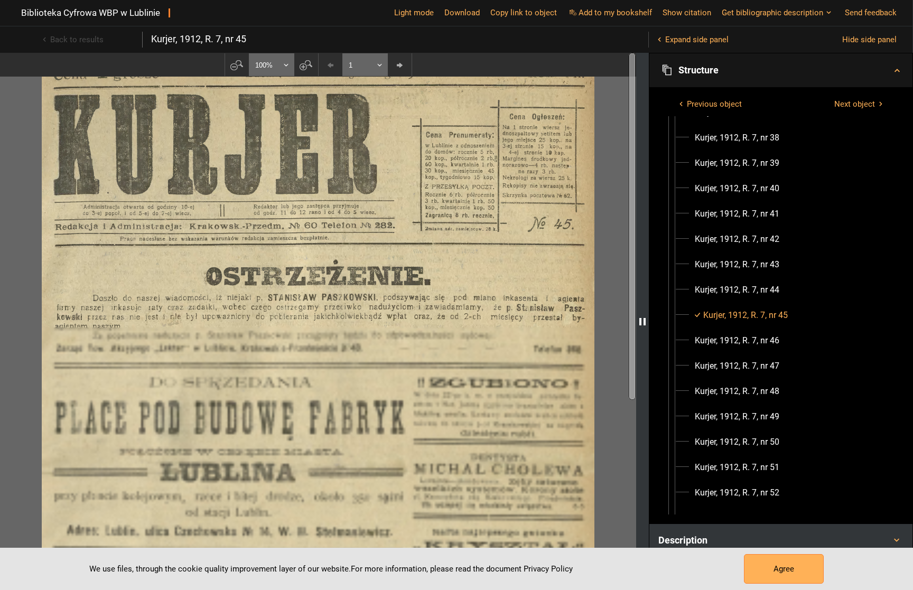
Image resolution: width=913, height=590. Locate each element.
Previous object (714, 104)
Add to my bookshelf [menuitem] (615, 12)
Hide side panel (869, 39)
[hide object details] (642, 321)
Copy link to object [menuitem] (523, 12)
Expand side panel (697, 39)
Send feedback (871, 12)
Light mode (414, 12)
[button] (780, 70)
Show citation (687, 12)
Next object (854, 104)
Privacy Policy (548, 569)
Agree (784, 569)
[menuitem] (737, 137)
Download (462, 12)
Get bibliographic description (772, 12)
